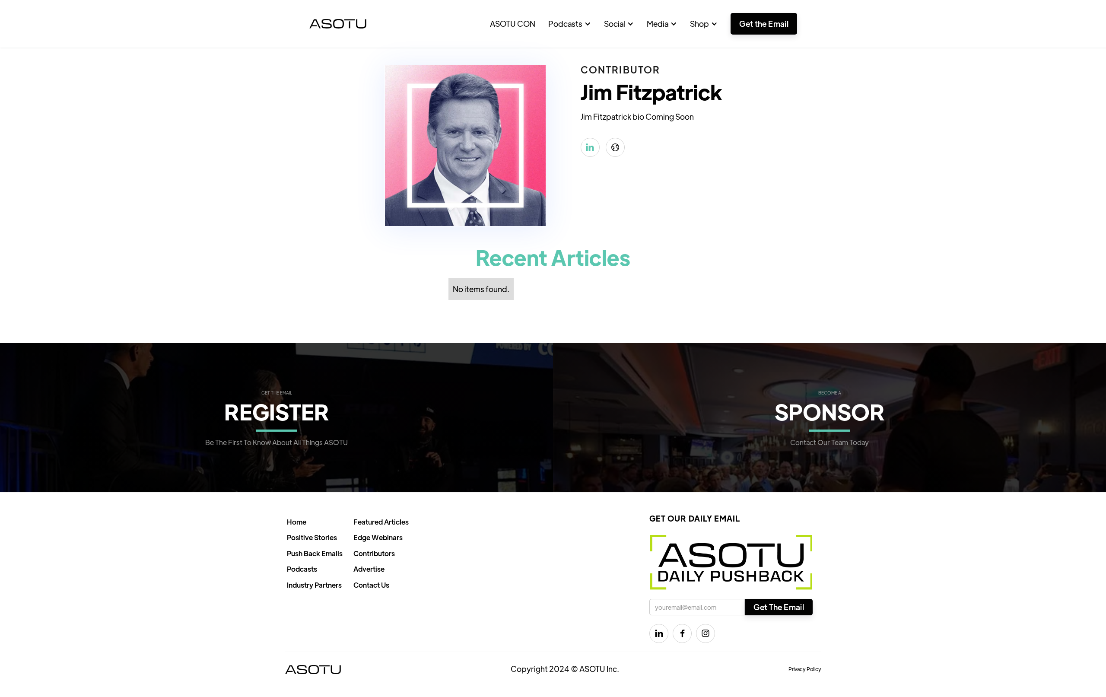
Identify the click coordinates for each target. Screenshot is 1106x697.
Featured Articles (381, 521)
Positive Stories (312, 537)
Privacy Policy (804, 668)
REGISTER (276, 411)
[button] (569, 24)
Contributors (374, 553)
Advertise (369, 568)
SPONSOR (830, 411)
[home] (338, 24)
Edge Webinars (378, 537)
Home (296, 521)
